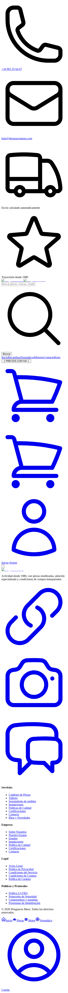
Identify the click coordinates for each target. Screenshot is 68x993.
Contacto (49, 357)
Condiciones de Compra (22, 875)
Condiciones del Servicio (23, 872)
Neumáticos (27, 357)
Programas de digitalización (24, 903)
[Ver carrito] (34, 427)
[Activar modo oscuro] (29, 361)
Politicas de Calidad (20, 807)
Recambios (14, 357)
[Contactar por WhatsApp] (34, 780)
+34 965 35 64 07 (11, 69)
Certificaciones (17, 811)
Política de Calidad (19, 844)
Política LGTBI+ (18, 893)
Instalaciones (16, 804)
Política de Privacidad (21, 869)
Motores (39, 357)
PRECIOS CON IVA (16, 361)
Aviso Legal (16, 865)
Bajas (57, 357)
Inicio (4, 357)
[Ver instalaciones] (34, 714)
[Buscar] (2, 361)
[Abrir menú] (2, 566)
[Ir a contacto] (34, 648)
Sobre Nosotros (17, 831)
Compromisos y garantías (23, 899)
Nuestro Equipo (18, 835)
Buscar (6, 354)
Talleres (13, 798)
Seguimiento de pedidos (22, 801)
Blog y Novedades (19, 817)
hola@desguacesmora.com (16, 138)
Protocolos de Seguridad (23, 896)
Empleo (13, 838)
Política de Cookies (20, 879)
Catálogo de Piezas (19, 794)
